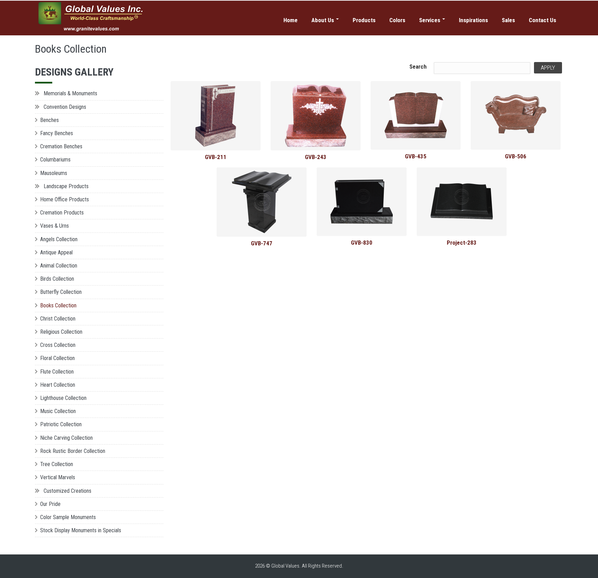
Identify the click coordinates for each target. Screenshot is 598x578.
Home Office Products (64, 199)
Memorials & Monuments (70, 93)
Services (430, 20)
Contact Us (542, 20)
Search (418, 66)
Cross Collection (57, 345)
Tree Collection (56, 464)
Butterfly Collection (61, 292)
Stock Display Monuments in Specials (80, 530)
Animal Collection (58, 265)
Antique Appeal (56, 252)
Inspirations (473, 20)
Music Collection (58, 411)
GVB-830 (361, 242)
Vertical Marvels (57, 477)
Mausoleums (53, 173)
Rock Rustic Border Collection (72, 451)
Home (290, 20)
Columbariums (55, 159)
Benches (49, 120)
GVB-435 (415, 156)
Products (364, 20)
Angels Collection (59, 239)
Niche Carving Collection (66, 438)
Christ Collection (57, 318)
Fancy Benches (56, 133)
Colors (397, 20)
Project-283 (462, 242)
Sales (508, 20)
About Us (323, 20)
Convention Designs (65, 107)
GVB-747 (261, 243)
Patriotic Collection (61, 424)
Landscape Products (66, 186)
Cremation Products (62, 212)
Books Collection (58, 305)
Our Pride (50, 504)
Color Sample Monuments (68, 517)
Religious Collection (61, 332)
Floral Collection (57, 358)
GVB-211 (215, 157)
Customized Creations (67, 491)
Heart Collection (57, 385)
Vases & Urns (54, 225)
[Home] (91, 17)
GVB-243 (315, 157)
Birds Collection (57, 278)
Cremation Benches (61, 146)
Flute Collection (57, 371)
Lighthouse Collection (63, 398)
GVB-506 (515, 156)
